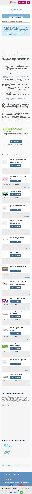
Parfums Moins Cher (9, 446)
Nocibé (6, 445)
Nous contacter (9, 479)
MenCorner (7, 450)
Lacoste (6, 452)
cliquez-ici (16, 492)
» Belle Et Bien (27, 370)
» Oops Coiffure (26, 307)
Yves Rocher (7, 444)
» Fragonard (27, 277)
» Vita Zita (28, 248)
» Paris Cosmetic (26, 172)
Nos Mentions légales (10, 477)
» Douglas (28, 201)
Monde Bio (7, 453)
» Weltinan (27, 383)
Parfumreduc (7, 447)
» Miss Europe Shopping (25, 294)
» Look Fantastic (26, 339)
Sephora (6, 443)
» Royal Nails (27, 216)
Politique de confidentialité (11, 478)
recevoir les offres (16, 141)
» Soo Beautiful (27, 322)
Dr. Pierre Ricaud (8, 451)
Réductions (22, 2)
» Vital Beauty (27, 355)
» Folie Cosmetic (26, 233)
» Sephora (28, 261)
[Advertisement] (16, 42)
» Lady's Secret (27, 187)
